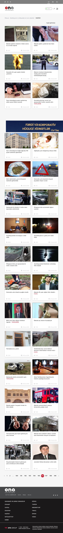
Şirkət (19, 494)
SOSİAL (7, 507)
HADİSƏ (7, 513)
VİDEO (34, 517)
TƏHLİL (34, 510)
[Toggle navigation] (57, 9)
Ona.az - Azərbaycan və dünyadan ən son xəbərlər (19, 18)
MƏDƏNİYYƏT (36, 507)
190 (17, 475)
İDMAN (34, 513)
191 (21, 475)
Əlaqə (24, 494)
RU (57, 2)
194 (34, 475)
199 (55, 475)
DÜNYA (34, 501)
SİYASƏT (7, 504)
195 (39, 475)
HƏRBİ (7, 520)
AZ (48, 2)
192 (25, 475)
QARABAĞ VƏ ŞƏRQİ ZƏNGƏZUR (15, 501)
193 (30, 475)
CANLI (48, 8)
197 (46, 475)
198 (51, 475)
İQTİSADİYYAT (9, 517)
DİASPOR (7, 510)
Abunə (29, 494)
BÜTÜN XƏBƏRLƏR (11, 494)
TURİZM (34, 504)
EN (53, 2)
